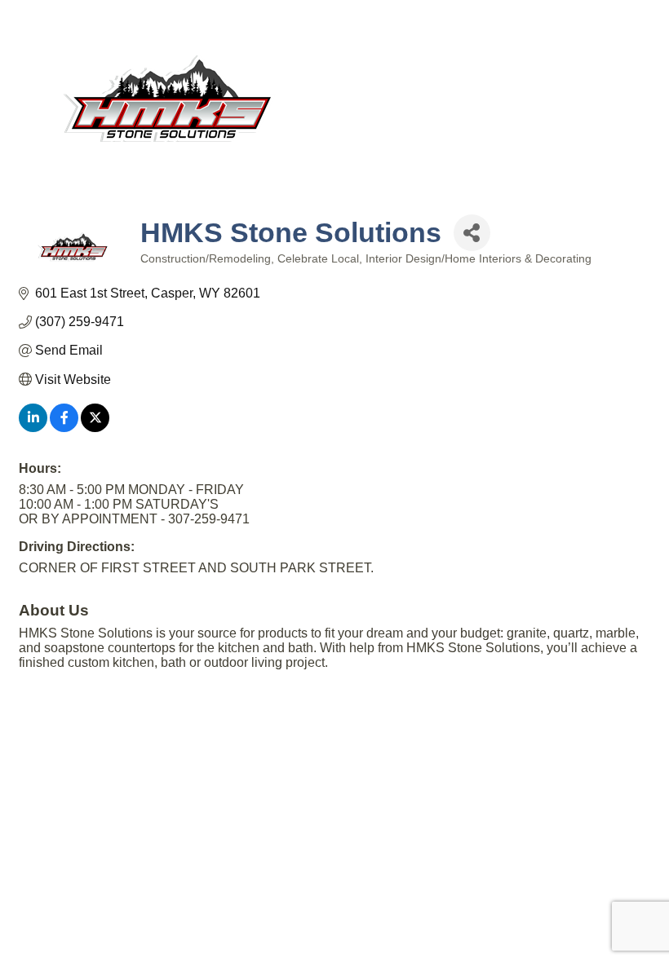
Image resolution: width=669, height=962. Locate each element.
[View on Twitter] (95, 428)
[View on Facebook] (64, 428)
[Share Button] (472, 232)
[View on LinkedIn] (33, 428)
